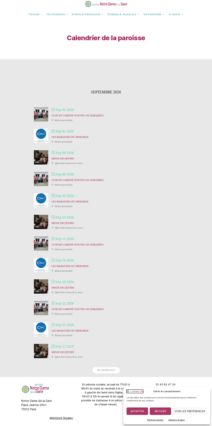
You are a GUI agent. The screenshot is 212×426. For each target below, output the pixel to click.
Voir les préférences (190, 411)
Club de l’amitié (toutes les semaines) (78, 115)
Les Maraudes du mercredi (70, 137)
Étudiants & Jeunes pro (121, 14)
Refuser (160, 411)
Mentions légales (155, 420)
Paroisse (34, 14)
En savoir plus (106, 370)
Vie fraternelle (152, 14)
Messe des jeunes (63, 158)
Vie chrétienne (56, 14)
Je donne (174, 14)
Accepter (137, 411)
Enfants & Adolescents (86, 14)
